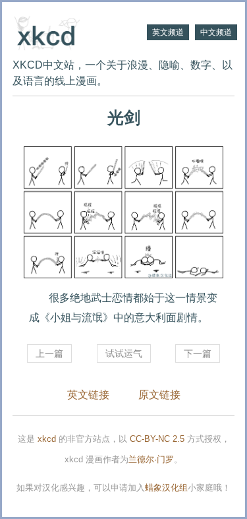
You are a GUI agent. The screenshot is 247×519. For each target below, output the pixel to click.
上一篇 (49, 353)
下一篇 (197, 353)
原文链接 (159, 394)
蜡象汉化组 (166, 488)
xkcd (47, 439)
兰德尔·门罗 (151, 459)
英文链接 (88, 394)
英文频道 (168, 32)
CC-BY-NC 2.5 (157, 439)
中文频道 (216, 32)
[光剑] (123, 212)
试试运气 (123, 353)
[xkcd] (68, 32)
